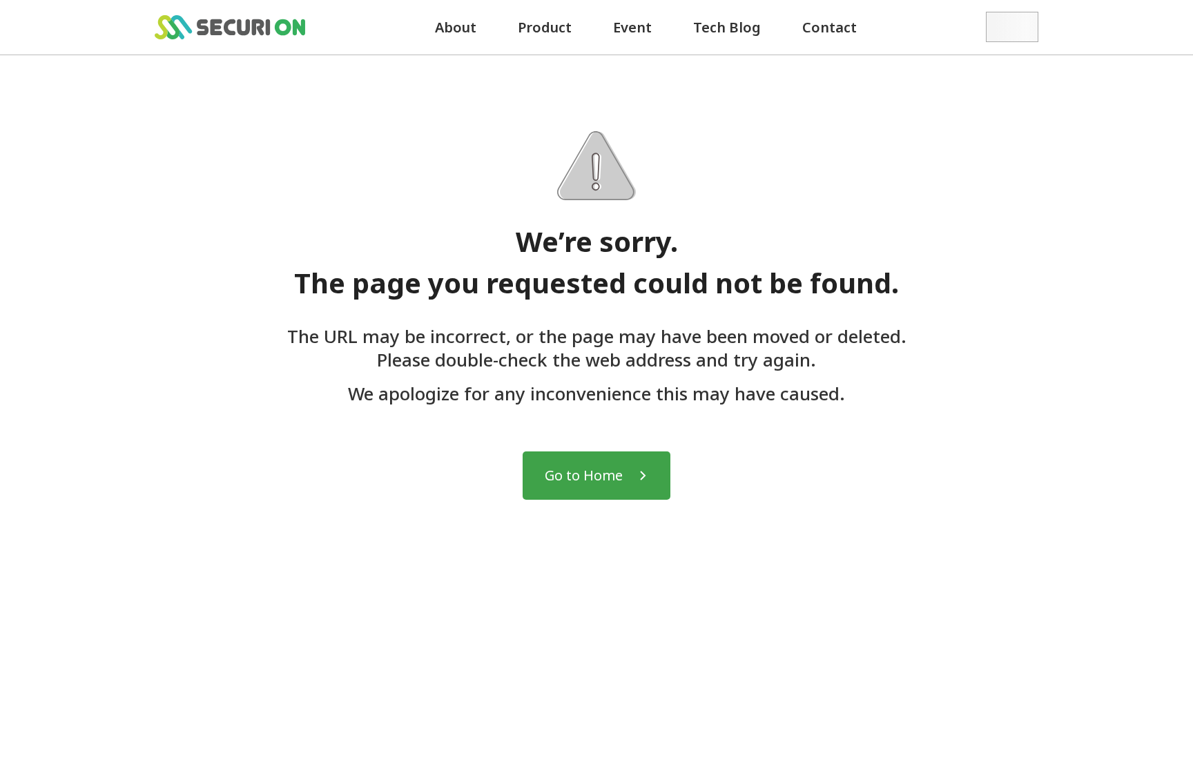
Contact (829, 27)
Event (632, 27)
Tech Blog (727, 27)
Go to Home (584, 475)
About (455, 27)
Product (545, 27)
